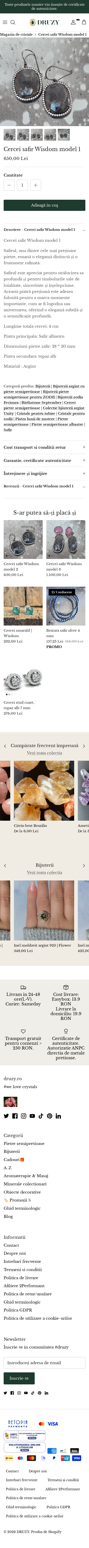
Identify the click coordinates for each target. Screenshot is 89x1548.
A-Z (7, 1168)
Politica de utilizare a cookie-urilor (38, 1318)
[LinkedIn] (58, 1116)
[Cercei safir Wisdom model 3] (65, 539)
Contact (11, 1245)
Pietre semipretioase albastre (57, 424)
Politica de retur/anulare (28, 1294)
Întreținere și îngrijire (25, 473)
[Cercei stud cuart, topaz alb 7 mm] (23, 678)
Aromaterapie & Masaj (26, 1176)
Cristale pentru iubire (36, 413)
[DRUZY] (44, 22)
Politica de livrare (21, 1278)
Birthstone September (41, 402)
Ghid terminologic (22, 1208)
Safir (8, 430)
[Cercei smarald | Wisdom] (23, 606)
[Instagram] (23, 1116)
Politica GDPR (18, 1310)
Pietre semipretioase (24, 1143)
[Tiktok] (41, 1116)
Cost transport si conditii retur (35, 447)
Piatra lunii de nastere (35, 419)
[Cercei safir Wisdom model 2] (23, 539)
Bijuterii (42, 386)
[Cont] (72, 22)
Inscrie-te (19, 1378)
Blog (8, 1216)
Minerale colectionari (25, 1184)
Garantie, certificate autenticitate (37, 460)
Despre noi (15, 1253)
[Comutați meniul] (5, 22)
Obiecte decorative (22, 1192)
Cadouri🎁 (14, 1159)
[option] (44, 81)
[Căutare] (15, 22)
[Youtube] (32, 1116)
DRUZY (23, 1532)
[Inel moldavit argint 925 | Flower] (44, 910)
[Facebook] (15, 1116)
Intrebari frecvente (22, 1261)
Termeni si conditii (23, 1269)
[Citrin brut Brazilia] (44, 791)
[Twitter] (6, 1116)
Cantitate (13, 175)
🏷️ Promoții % (17, 1200)
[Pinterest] (49, 1116)
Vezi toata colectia (44, 753)
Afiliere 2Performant (24, 1286)
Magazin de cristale (16, 34)
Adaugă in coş (44, 205)
